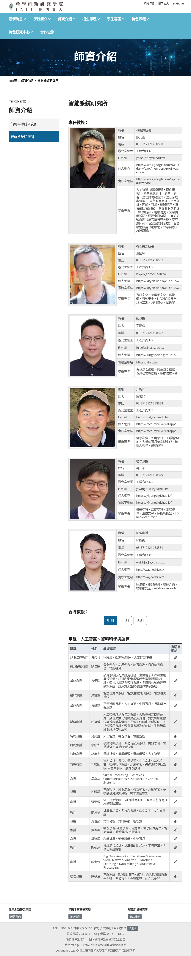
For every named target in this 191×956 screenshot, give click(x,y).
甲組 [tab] (110, 620)
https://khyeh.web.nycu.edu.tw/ (157, 281)
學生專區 (114, 19)
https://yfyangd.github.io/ (154, 496)
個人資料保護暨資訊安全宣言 (107, 939)
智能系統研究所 (22, 137)
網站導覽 (149, 3)
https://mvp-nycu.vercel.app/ (156, 424)
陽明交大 (163, 3)
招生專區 (89, 19)
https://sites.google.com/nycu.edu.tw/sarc (158, 181)
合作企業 (47, 32)
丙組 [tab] (140, 620)
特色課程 (139, 19)
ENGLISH (178, 3)
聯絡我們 (15, 916)
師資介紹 (65, 19)
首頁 (14, 81)
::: (139, 3)
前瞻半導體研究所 (24, 124)
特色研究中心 (20, 32)
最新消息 (16, 19)
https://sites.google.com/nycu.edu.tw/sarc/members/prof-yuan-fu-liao (158, 168)
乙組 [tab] (125, 620)
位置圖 (133, 928)
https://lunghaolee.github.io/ (156, 355)
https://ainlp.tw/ (147, 362)
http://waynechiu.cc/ (150, 570)
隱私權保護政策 (75, 939)
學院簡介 (40, 19)
